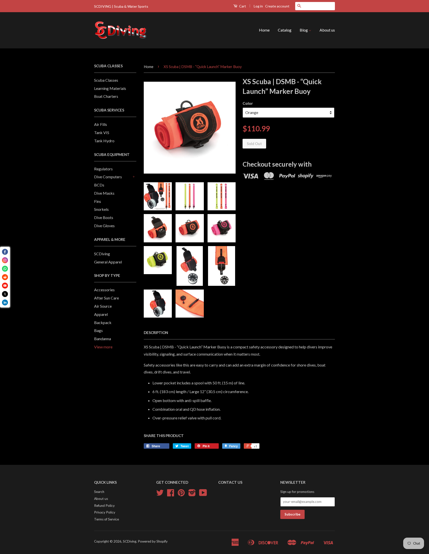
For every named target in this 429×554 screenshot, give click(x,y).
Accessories (104, 289)
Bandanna (102, 338)
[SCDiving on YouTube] (203, 494)
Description (156, 332)
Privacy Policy (104, 512)
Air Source (103, 306)
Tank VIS (101, 132)
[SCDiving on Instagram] (192, 494)
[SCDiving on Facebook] (170, 494)
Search (99, 492)
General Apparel (108, 261)
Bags (98, 330)
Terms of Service (106, 519)
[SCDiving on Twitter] (160, 494)
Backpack (102, 322)
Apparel (101, 314)
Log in (258, 6)
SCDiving (102, 253)
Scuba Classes (106, 80)
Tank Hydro (104, 140)
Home (264, 30)
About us (327, 30)
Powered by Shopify (153, 541)
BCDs (99, 185)
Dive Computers (108, 176)
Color (248, 103)
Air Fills (100, 124)
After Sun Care (106, 297)
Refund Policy (104, 506)
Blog (304, 30)
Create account (277, 6)
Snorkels (101, 209)
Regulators (103, 168)
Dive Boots (103, 217)
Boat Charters (106, 96)
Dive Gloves (104, 225)
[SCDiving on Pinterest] (181, 494)
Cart (242, 6)
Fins (97, 201)
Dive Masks (104, 193)
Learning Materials (110, 88)
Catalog (284, 30)
